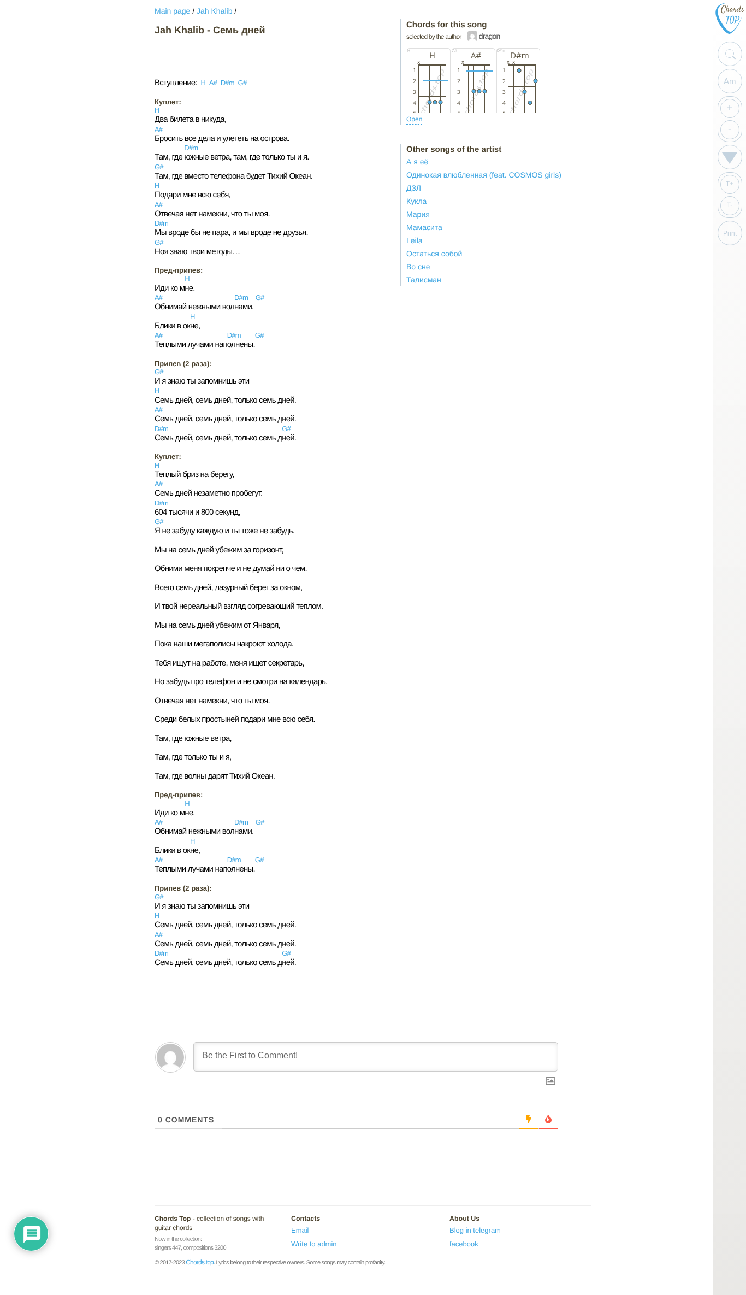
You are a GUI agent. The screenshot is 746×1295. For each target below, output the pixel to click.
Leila (414, 240)
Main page (172, 11)
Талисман (423, 279)
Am (730, 81)
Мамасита (424, 227)
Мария (418, 214)
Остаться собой (434, 253)
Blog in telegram (475, 1230)
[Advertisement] (242, 56)
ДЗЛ (413, 188)
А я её (417, 161)
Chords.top (200, 1262)
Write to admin (314, 1244)
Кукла (416, 201)
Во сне (418, 266)
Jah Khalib (214, 11)
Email (300, 1230)
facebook (463, 1244)
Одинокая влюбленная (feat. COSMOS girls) (483, 174)
